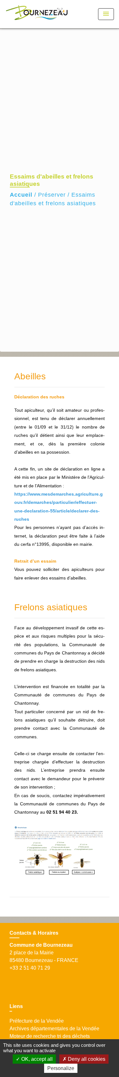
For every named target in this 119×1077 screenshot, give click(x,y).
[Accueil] (37, 14)
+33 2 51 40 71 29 (30, 968)
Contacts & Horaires (34, 933)
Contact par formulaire (34, 975)
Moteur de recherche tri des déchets (50, 1036)
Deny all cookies (86, 1059)
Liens (16, 1006)
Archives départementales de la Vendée (54, 1028)
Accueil (21, 195)
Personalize (60, 1068)
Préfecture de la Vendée (37, 1021)
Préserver (52, 195)
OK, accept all (36, 1059)
